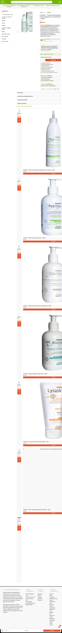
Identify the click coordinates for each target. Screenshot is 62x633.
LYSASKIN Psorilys (49, 84)
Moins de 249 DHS (44, 85)
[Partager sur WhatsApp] (43, 89)
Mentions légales (30, 594)
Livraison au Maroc (22, 103)
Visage (3, 20)
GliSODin (51, 612)
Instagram (40, 594)
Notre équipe (29, 601)
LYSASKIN (49, 12)
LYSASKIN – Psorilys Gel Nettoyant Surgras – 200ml (34, 237)
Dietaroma (52, 609)
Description (20, 92)
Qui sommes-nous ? (30, 597)
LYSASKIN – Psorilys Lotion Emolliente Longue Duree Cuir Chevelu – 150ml (39, 170)
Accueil (41, 12)
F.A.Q (27, 595)
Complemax (52, 608)
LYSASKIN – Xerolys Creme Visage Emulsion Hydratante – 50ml (36, 509)
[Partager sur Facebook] (45, 89)
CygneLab (51, 597)
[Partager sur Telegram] (57, 89)
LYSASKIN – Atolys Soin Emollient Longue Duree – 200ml (35, 373)
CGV (27, 600)
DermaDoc (52, 620)
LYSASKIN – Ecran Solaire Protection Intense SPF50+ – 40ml (36, 441)
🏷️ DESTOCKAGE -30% (7, 14)
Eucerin (51, 600)
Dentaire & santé (6, 34)
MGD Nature (52, 601)
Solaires (4, 25)
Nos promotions (29, 598)
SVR (50, 614)
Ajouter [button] (19, 120)
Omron (51, 625)
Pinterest (40, 600)
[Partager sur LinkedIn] (55, 89)
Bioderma (51, 604)
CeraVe (51, 606)
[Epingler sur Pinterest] (52, 89)
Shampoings (49, 75)
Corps (3, 23)
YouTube (40, 597)
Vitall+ (50, 623)
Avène (50, 617)
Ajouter (53, 60)
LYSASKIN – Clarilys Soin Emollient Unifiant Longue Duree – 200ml (37, 305)
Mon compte (5, 41)
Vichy (50, 603)
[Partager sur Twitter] (47, 89)
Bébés (3, 31)
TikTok (39, 595)
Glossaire (4, 39)
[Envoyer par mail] (50, 89)
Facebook (40, 598)
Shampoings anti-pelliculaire (46, 77)
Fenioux (51, 621)
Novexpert (51, 615)
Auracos (51, 594)
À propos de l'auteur (22, 100)
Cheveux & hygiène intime (6, 28)
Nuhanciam (52, 618)
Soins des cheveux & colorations (47, 80)
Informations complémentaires (25, 96)
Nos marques (5, 36)
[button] (18, 32)
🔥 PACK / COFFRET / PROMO (7, 17)
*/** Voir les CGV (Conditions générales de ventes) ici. (49, 72)
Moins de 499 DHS (52, 85)
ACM (50, 611)
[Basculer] (13, 20)
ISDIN (50, 595)
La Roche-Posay (53, 598)
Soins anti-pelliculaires (45, 79)
